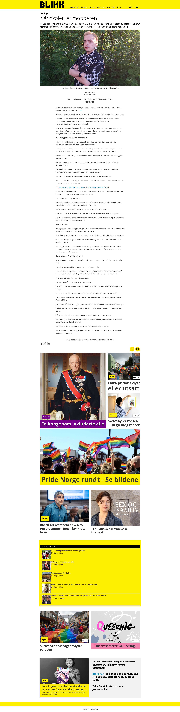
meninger (102, 340)
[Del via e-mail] (93, 102)
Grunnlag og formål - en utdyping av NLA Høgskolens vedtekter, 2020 (82, 187)
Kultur (91, 7)
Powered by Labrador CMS (90, 709)
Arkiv (119, 7)
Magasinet (74, 7)
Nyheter (84, 7)
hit (81, 110)
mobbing (84, 340)
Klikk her (98, 673)
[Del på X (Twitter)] (89, 102)
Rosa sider (110, 7)
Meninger (100, 7)
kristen (110, 340)
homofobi (92, 340)
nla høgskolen (72, 340)
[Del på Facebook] (87, 102)
